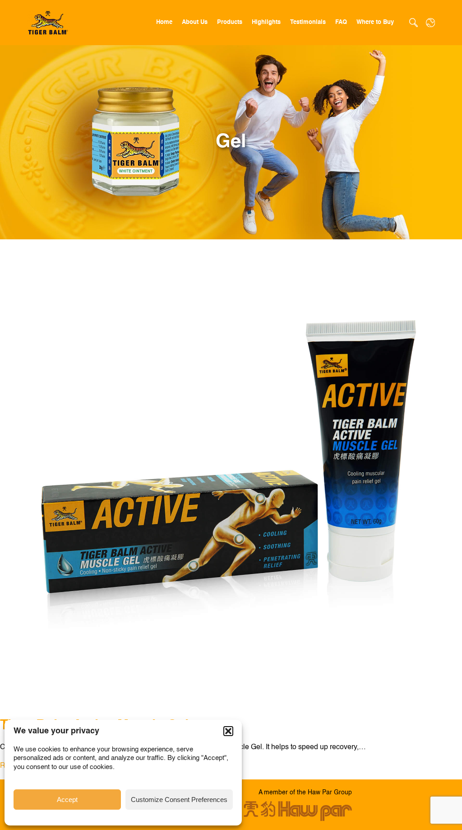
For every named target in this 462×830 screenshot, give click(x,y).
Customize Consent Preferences (179, 799)
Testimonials (308, 22)
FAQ (341, 22)
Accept (67, 799)
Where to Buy (375, 22)
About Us (195, 22)
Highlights (266, 22)
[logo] (48, 23)
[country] (430, 22)
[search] (413, 22)
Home (164, 22)
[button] (228, 731)
